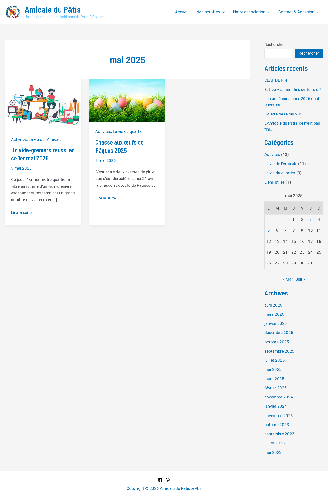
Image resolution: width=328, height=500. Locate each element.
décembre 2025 (278, 332)
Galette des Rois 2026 (284, 114)
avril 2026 (273, 305)
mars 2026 (274, 314)
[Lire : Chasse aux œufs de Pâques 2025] (127, 100)
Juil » (300, 279)
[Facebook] (160, 480)
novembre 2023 (278, 415)
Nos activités (208, 11)
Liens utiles (274, 182)
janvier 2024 (275, 406)
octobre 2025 (276, 342)
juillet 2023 (274, 443)
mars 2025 (274, 378)
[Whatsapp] (167, 480)
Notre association (249, 11)
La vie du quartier (128, 131)
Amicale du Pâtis (53, 9)
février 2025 (275, 387)
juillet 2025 (274, 360)
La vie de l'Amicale (45, 139)
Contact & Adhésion (296, 11)
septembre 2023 (279, 433)
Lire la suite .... (23, 213)
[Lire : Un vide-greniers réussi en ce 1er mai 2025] (43, 104)
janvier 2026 (275, 323)
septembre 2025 (279, 351)
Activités (19, 139)
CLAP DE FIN (275, 80)
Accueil (181, 11)
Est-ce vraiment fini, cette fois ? (292, 89)
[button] (222, 11)
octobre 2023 (276, 424)
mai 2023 (273, 452)
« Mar (288, 279)
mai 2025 (273, 369)
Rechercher (274, 44)
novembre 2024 (278, 397)
